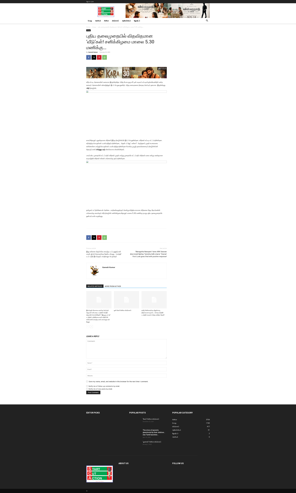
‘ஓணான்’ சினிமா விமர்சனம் (152, 442)
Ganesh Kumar (93, 52)
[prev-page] (87, 326)
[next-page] (91, 326)
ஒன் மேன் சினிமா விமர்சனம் (122, 310)
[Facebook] (88, 57)
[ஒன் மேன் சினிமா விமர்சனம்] (126, 299)
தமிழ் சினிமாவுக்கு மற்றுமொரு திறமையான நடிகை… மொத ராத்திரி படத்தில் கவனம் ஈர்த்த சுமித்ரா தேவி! (153, 312)
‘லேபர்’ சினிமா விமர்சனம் (151, 419)
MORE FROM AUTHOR (113, 286)
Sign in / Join (90, 1)
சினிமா (106, 21)
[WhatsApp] (104, 57)
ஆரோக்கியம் (126, 21)
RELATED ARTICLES (95, 286)
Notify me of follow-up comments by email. (104, 386)
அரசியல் (98, 21)
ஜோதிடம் (137, 21)
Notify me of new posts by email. (101, 389)
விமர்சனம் (115, 21)
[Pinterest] (99, 57)
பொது (90, 21)
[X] (94, 57)
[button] (207, 21)
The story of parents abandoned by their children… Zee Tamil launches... (154, 432)
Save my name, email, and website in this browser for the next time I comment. (118, 381)
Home (88, 27)
